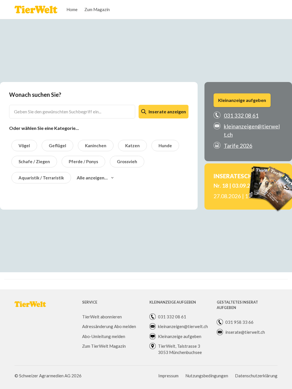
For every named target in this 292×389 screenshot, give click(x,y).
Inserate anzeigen (167, 111)
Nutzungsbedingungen (206, 375)
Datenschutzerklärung (256, 375)
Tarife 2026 (238, 145)
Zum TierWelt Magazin (104, 346)
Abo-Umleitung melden (103, 336)
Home (72, 9)
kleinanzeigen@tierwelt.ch (252, 130)
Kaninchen (95, 145)
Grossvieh (127, 161)
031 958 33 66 (239, 322)
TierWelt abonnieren (102, 316)
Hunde (165, 145)
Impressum (168, 375)
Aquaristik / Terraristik (41, 177)
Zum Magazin (97, 9)
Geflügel (57, 145)
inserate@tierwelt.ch (245, 332)
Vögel (24, 145)
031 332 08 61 (241, 115)
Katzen (132, 145)
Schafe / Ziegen (34, 161)
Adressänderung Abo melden (109, 326)
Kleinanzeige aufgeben (242, 100)
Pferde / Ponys (83, 161)
